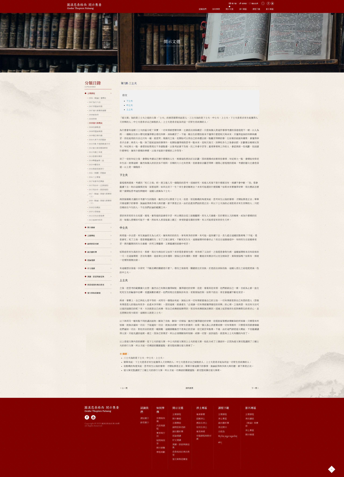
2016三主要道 (94, 177)
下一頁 (254, 388)
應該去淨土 (201, 422)
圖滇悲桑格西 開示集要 (84, 6)
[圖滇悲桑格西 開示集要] (102, 409)
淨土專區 (243, 9)
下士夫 (129, 100)
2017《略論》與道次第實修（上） (100, 195)
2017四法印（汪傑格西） (99, 185)
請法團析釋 (92, 252)
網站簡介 (144, 418)
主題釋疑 (91, 235)
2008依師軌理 (95, 127)
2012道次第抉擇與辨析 (98, 148)
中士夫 (129, 105)
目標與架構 (160, 420)
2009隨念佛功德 (95, 135)
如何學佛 (216, 9)
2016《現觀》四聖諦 (97, 173)
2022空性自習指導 (96, 215)
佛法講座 (249, 418)
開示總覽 (160, 447)
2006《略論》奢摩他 (97, 98)
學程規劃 (160, 452)
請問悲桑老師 (93, 243)
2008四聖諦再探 (95, 131)
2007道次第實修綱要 (97, 110)
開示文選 (229, 9)
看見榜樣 (200, 431)
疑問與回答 (160, 442)
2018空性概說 (94, 207)
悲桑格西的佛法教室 (95, 284)
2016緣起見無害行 (96, 168)
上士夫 (129, 109)
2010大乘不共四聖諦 (97, 139)
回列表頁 (189, 388)
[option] (172, 42)
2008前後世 (94, 114)
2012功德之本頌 (95, 152)
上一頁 (125, 388)
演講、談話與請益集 (95, 276)
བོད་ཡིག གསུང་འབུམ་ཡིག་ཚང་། (227, 439)
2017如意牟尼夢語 (96, 181)
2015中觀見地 (94, 164)
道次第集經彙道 (94, 293)
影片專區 (270, 9)
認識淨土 (200, 418)
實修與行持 (160, 434)
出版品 (221, 431)
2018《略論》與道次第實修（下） (100, 202)
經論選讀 (91, 260)
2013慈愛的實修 (95, 156)
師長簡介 (144, 422)
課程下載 (256, 9)
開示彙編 (91, 227)
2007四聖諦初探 (95, 106)
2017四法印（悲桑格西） (99, 189)
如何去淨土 (201, 427)
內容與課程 (160, 427)
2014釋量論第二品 (96, 160)
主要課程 (91, 93)
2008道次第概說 (95, 123)
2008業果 (93, 118)
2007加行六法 (95, 102)
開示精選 (249, 434)
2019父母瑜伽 (94, 211)
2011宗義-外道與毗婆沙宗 (99, 143)
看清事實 (200, 414)
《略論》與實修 (251, 424)
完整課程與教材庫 (203, 437)
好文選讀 (91, 268)
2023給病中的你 (95, 220)
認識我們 (202, 9)
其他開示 (222, 427)
